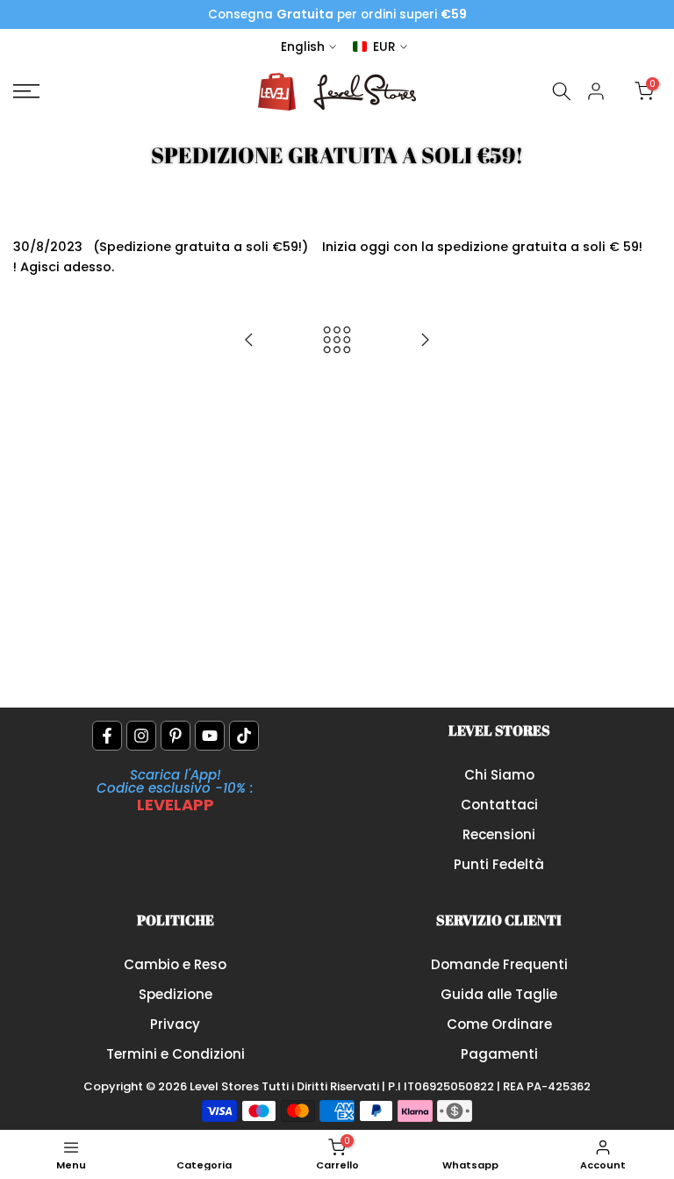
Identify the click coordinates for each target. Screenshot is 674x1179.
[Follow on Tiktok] (244, 736)
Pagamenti (499, 1054)
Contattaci (499, 804)
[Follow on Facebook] (107, 736)
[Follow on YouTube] (210, 736)
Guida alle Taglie (499, 994)
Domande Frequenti (499, 964)
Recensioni (498, 834)
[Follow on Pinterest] (175, 736)
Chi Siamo (499, 775)
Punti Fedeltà (499, 864)
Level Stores (226, 1086)
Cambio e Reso (175, 964)
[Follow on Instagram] (141, 736)
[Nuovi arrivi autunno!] (425, 341)
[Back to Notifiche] (337, 341)
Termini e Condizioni (175, 1054)
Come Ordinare (499, 1024)
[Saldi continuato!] (249, 341)
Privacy (175, 1024)
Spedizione (175, 994)
